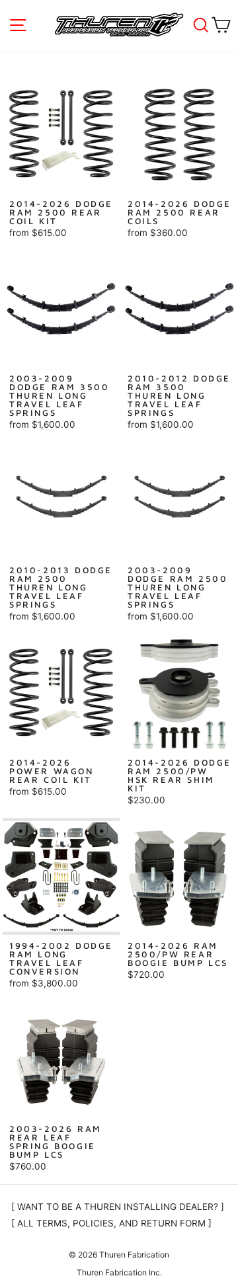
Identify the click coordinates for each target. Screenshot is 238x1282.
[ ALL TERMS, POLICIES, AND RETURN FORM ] (111, 1223)
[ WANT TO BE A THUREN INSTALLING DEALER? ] (117, 1206)
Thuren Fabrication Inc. (119, 1272)
